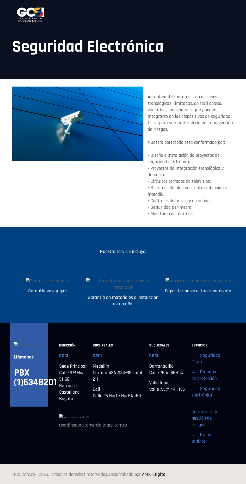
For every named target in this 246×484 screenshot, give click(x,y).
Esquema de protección (204, 375)
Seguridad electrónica (205, 391)
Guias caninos (201, 438)
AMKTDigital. (154, 474)
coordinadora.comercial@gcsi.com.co (93, 425)
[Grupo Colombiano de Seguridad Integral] (30, 14)
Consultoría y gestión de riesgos (204, 418)
